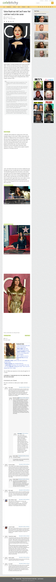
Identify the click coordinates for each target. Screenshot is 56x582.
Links (28, 7)
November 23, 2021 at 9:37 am (24, 479)
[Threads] (46, 7)
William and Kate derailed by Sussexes (41, 49)
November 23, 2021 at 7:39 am (24, 387)
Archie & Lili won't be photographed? (41, 32)
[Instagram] (42, 7)
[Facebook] (44, 7)
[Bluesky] (38, 7)
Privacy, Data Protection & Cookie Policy (29, 578)
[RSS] (52, 7)
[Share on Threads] (11, 21)
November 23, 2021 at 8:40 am (24, 464)
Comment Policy (18, 578)
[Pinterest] (50, 7)
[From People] (7, 131)
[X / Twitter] (40, 7)
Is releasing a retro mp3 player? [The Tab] (17, 365)
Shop (19, 7)
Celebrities (9, 7)
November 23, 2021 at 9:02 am (24, 397)
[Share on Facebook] (4, 21)
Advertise (51, 0)
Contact (41, 0)
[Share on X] (6, 21)
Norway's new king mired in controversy (41, 23)
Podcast (23, 7)
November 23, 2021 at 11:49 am (24, 526)
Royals (14, 7)
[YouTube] (48, 7)
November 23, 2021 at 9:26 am (23, 433)
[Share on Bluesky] (8, 21)
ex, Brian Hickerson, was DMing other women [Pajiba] (23, 353)
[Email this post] (13, 21)
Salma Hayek (12, 18)
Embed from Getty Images (8, 185)
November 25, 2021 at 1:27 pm (24, 455)
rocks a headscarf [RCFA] (14, 363)
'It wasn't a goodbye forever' (39, 41)
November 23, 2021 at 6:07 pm (24, 557)
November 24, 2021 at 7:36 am (24, 563)
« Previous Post (7, 335)
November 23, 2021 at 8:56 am (24, 499)
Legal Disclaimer (40, 578)
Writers (46, 0)
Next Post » (27, 335)
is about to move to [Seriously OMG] (22, 357)
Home (14, 578)
